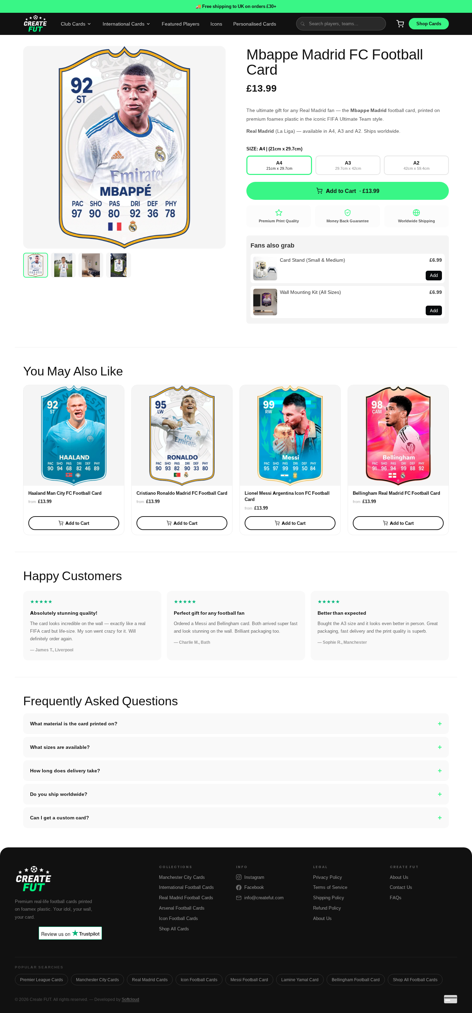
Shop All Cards (174, 928)
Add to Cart (77, 523)
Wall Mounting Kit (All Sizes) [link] (310, 292)
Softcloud (130, 999)
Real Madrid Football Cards (186, 897)
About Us (322, 918)
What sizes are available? (236, 747)
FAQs (396, 897)
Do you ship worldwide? (236, 794)
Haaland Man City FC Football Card (65, 493)
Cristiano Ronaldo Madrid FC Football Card (181, 493)
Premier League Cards (41, 979)
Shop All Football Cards (415, 979)
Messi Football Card (249, 979)
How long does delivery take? (236, 770)
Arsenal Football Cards (182, 908)
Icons (216, 24)
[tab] (35, 265)
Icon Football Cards (178, 918)
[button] (124, 147)
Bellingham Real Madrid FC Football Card (396, 493)
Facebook (254, 887)
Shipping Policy (328, 897)
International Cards (123, 24)
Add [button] (434, 275)
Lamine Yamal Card (300, 979)
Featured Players (180, 24)
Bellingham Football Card (356, 979)
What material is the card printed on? (236, 723)
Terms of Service (330, 887)
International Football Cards (186, 887)
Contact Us (401, 887)
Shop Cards (428, 23)
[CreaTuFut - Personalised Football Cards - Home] (35, 24)
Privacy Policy (327, 877)
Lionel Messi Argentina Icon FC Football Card (287, 496)
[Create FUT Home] (82, 879)
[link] (265, 268)
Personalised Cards (254, 24)
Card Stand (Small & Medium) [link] (312, 260)
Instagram (254, 877)
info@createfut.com (264, 897)
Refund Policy (327, 908)
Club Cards (73, 24)
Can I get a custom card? (236, 818)
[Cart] (400, 24)
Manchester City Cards (182, 877)
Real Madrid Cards (150, 979)
